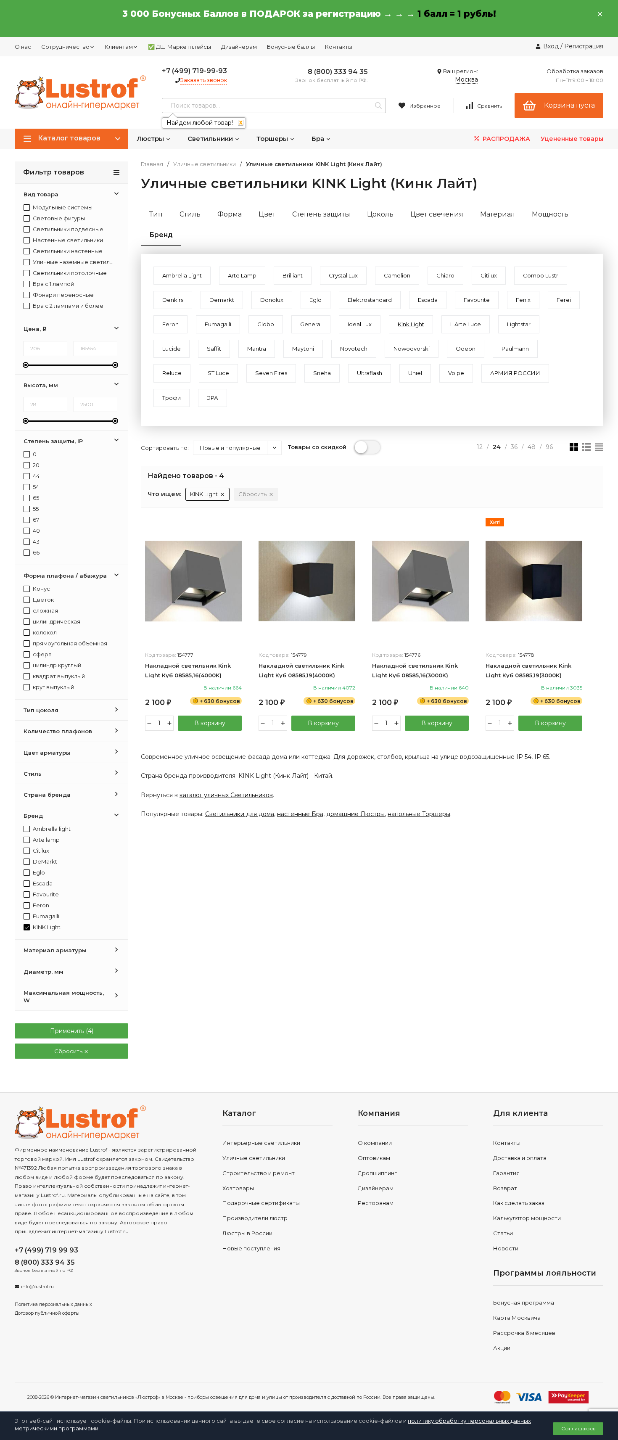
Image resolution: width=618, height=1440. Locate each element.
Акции (501, 1348)
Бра (319, 139)
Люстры (151, 139)
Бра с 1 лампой (53, 284)
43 (36, 542)
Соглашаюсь (578, 1428)
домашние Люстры (355, 814)
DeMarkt (44, 862)
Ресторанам (376, 1203)
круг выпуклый (53, 687)
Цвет (267, 214)
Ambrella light (51, 829)
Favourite (45, 894)
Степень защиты (321, 214)
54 (35, 487)
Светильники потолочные (69, 273)
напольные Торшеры (419, 814)
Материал (497, 214)
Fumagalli (45, 916)
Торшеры (273, 139)
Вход (551, 46)
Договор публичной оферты (47, 1313)
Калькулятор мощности (527, 1218)
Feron (40, 905)
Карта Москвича (517, 1317)
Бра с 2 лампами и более (67, 306)
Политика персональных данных (53, 1304)
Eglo (38, 872)
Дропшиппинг (377, 1173)
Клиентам (119, 46)
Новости (505, 1248)
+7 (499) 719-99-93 (194, 71)
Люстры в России (247, 1233)
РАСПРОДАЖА (505, 139)
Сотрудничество (65, 46)
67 (35, 520)
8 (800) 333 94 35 (338, 72)
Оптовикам (374, 1158)
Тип (156, 214)
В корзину (209, 723)
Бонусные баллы (291, 46)
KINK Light (46, 927)
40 (36, 531)
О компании (375, 1142)
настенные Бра (300, 814)
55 (35, 509)
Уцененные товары (572, 139)
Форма (229, 214)
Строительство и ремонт (258, 1173)
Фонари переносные (63, 295)
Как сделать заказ (518, 1203)
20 (36, 465)
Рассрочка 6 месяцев (524, 1332)
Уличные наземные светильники (73, 262)
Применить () (71, 1031)
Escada (42, 883)
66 (36, 553)
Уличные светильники (204, 164)
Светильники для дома (239, 814)
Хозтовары (238, 1188)
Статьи (503, 1233)
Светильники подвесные (67, 229)
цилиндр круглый (56, 665)
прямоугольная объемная (69, 643)
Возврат (505, 1188)
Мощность (550, 214)
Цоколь (380, 214)
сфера (42, 654)
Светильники (211, 139)
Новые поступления (251, 1248)
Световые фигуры (58, 218)
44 (36, 476)
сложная (45, 611)
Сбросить (69, 1051)
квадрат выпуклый (58, 676)
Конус (41, 589)
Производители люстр (255, 1218)
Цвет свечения (436, 214)
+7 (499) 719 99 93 (46, 1250)
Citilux (40, 851)
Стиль (190, 214)
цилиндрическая (56, 621)
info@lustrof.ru (37, 1286)
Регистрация (583, 46)
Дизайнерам (239, 46)
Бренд (161, 235)
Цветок (43, 600)
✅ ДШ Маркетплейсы (179, 46)
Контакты (338, 46)
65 (35, 498)
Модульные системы (62, 207)
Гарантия (506, 1173)
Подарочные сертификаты (261, 1203)
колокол (44, 632)
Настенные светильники (67, 240)
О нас (23, 46)
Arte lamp (46, 840)
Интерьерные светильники (261, 1142)
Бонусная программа (523, 1302)
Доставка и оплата (520, 1158)
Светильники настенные (67, 251)
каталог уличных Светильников (226, 795)
